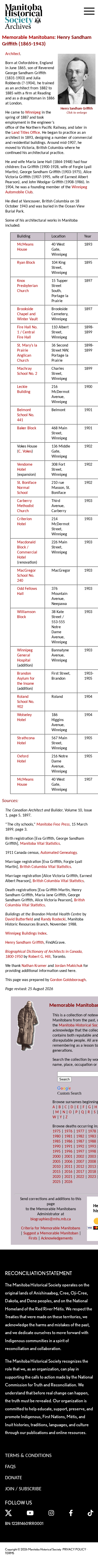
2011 (68, 1167)
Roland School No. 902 (25, 702)
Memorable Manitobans (28, 37)
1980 (57, 1136)
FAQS (10, 1466)
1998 (92, 1152)
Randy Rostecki (53, 919)
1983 (92, 1136)
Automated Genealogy (58, 853)
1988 (92, 1142)
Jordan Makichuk (68, 966)
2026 (68, 1182)
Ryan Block (26, 263)
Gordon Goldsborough (68, 980)
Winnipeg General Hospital (25, 655)
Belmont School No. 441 (25, 415)
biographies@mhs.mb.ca (50, 1219)
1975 (57, 1131)
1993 (92, 1147)
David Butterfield (19, 919)
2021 (68, 1177)
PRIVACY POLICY (74, 1549)
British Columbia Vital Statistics (45, 867)
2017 (80, 1172)
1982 (80, 1136)
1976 (68, 1131)
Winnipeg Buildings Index (25, 934)
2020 (57, 1177)
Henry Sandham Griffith (24, 943)
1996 (68, 1152)
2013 (92, 1167)
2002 (80, 1157)
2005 (57, 1162)
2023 (92, 1177)
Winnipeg (33, 113)
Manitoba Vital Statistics (40, 844)
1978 (92, 1131)
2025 (57, 1182)
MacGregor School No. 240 (26, 576)
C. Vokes (25, 452)
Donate (13, 1477)
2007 (80, 1162)
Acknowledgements (57, 1238)
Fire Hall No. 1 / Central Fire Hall (27, 332)
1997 (80, 1152)
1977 (80, 1131)
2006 (68, 1162)
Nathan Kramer (34, 966)
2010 (57, 1167)
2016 (68, 1172)
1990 (57, 1147)
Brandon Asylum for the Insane (26, 679)
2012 (80, 1167)
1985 (57, 1142)
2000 (57, 1157)
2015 (57, 1172)
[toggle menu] (89, 10)
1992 (80, 1147)
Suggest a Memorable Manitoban (50, 1233)
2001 (68, 1157)
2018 (92, 1172)
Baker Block (26, 428)
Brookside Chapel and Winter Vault (27, 314)
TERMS (9, 1553)
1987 (80, 1142)
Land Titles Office (26, 133)
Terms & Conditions (28, 1455)
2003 (92, 1157)
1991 (68, 1147)
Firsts (33, 1238)
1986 (68, 1142)
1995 (57, 1152)
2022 (80, 1177)
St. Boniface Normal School (26, 488)
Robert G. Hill (39, 957)
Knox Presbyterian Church (27, 286)
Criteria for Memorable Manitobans (50, 1228)
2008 (92, 1162)
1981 (68, 1136)
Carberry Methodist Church (25, 506)
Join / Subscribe (23, 1489)
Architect (12, 54)
